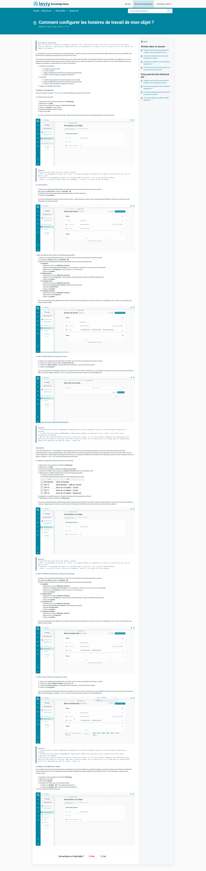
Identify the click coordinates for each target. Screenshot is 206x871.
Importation (42, 77)
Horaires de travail (76, 11)
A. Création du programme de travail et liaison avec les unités (61, 80)
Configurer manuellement (47, 66)
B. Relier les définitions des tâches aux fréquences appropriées (62, 82)
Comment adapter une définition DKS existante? (156, 99)
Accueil (128, 4)
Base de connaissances (144, 4)
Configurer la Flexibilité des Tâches (50, 86)
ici (79, 440)
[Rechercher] (169, 11)
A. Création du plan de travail (51, 69)
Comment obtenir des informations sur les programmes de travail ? (157, 69)
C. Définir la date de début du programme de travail (58, 83)
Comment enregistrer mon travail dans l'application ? (157, 63)
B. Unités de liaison (49, 71)
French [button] (167, 4)
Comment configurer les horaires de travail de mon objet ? (156, 57)
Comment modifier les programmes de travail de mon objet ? (157, 93)
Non (93, 856)
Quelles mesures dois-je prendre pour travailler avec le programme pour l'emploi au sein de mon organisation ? (156, 51)
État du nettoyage (62, 11)
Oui (104, 856)
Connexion (160, 4)
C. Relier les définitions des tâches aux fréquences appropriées (62, 73)
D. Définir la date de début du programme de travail (58, 74)
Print (145, 42)
